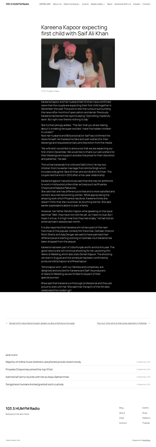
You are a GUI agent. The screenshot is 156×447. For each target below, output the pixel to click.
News (57, 91)
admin (51, 91)
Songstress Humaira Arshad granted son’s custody (35, 384)
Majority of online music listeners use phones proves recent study (43, 361)
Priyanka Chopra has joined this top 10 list (29, 369)
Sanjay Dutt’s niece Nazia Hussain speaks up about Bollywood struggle (42, 323)
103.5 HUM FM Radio (17, 4)
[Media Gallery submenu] (104, 4)
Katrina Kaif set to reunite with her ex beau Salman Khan (37, 377)
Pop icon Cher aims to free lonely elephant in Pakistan (122, 323)
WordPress (146, 440)
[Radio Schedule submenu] (79, 4)
